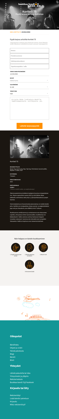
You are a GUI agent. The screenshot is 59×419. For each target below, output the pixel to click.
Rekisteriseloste (16, 379)
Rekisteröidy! (15, 395)
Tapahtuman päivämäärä (17, 71)
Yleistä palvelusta (17, 351)
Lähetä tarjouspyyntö (29, 126)
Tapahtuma (13, 91)
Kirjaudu (13, 401)
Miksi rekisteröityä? (18, 404)
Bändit (12, 357)
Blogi (12, 354)
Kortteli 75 (17, 32)
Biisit (12, 360)
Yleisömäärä (14, 84)
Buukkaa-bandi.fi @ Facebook (22, 382)
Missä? (12, 78)
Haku (11, 32)
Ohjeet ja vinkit (16, 348)
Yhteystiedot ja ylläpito (19, 376)
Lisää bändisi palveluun (19, 398)
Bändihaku (14, 344)
